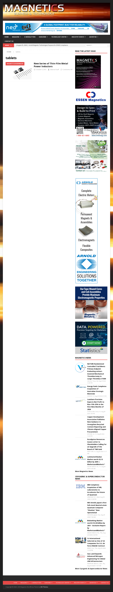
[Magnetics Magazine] (56, 19)
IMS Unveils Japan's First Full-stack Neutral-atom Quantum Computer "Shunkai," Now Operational (97, 508)
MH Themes (44, 587)
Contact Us (9, 41)
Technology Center (58, 37)
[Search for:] (96, 45)
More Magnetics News (84, 471)
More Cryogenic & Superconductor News (91, 569)
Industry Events (78, 37)
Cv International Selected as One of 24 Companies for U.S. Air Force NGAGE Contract (96, 542)
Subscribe (42, 37)
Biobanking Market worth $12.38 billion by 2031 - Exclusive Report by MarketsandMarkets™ (96, 526)
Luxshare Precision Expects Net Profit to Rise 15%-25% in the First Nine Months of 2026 (95, 404)
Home (7, 37)
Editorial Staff (54, 69)
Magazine (15, 37)
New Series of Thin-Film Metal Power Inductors (51, 65)
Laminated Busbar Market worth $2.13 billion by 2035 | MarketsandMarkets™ (96, 460)
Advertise (93, 37)
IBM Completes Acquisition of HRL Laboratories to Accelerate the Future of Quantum (96, 490)
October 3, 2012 (41, 69)
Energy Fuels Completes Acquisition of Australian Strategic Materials (96, 390)
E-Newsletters (29, 37)
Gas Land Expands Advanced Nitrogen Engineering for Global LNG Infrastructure (96, 557)
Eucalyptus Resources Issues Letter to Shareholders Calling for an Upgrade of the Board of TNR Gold (96, 444)
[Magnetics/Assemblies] (19, 70)
